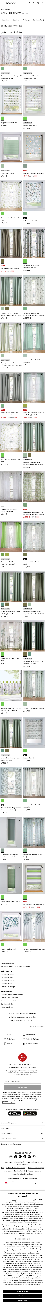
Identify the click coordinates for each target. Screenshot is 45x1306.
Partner (14, 1200)
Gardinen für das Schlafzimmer (12, 1001)
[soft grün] (2, 850)
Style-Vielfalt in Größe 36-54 (21, 1021)
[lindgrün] (2, 166)
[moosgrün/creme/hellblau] (25, 505)
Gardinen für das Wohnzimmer (12, 995)
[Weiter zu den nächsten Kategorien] (43, 20)
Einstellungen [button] (22, 1300)
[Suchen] (29, 3)
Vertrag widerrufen (34, 1171)
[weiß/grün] (2, 118)
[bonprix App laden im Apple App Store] (14, 1113)
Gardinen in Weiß (7, 977)
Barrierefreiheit (19, 1171)
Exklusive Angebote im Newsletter (23, 1017)
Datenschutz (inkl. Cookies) (16, 1168)
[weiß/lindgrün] (25, 118)
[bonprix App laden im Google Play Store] (30, 1113)
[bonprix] (11, 3)
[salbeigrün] (2, 604)
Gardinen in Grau (7, 983)
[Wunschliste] (38, 3)
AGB (2, 1168)
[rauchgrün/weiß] (25, 166)
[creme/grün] (25, 213)
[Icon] (19, 38)
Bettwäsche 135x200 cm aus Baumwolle (15, 966)
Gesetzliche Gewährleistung (22, 1174)
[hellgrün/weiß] (25, 850)
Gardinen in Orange (8, 987)
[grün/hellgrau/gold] (25, 261)
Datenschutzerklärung (24, 1282)
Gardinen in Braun (7, 980)
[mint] (25, 355)
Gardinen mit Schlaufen (9, 998)
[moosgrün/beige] (25, 554)
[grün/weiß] (2, 654)
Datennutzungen (31, 1202)
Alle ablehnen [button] (22, 1296)
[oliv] (2, 261)
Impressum (8, 1171)
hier (35, 1221)
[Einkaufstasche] (42, 3)
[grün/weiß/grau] (2, 68)
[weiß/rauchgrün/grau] (2, 505)
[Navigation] (3, 3)
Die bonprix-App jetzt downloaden (23, 1013)
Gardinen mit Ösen (7, 1004)
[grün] (2, 554)
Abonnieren (22, 1088)
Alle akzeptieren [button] (22, 1291)
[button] (5, 32)
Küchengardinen (7, 1007)
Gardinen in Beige (7, 974)
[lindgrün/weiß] (2, 355)
